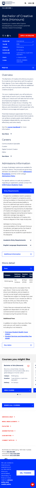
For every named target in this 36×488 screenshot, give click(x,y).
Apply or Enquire (27, 35)
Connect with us (8, 440)
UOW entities (6, 435)
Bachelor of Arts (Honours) (13, 365)
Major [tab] (4, 67)
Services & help (7, 417)
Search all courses (12, 405)
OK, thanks (25, 473)
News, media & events (9, 421)
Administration (7, 431)
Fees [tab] (6, 268)
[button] (3, 35)
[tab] (18, 190)
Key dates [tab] (7, 345)
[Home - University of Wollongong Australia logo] (8, 3)
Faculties (5, 426)
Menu (30, 3)
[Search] (25, 3)
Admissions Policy (8, 176)
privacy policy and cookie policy (7, 482)
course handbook (14, 127)
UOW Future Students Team (12, 185)
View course (13, 390)
